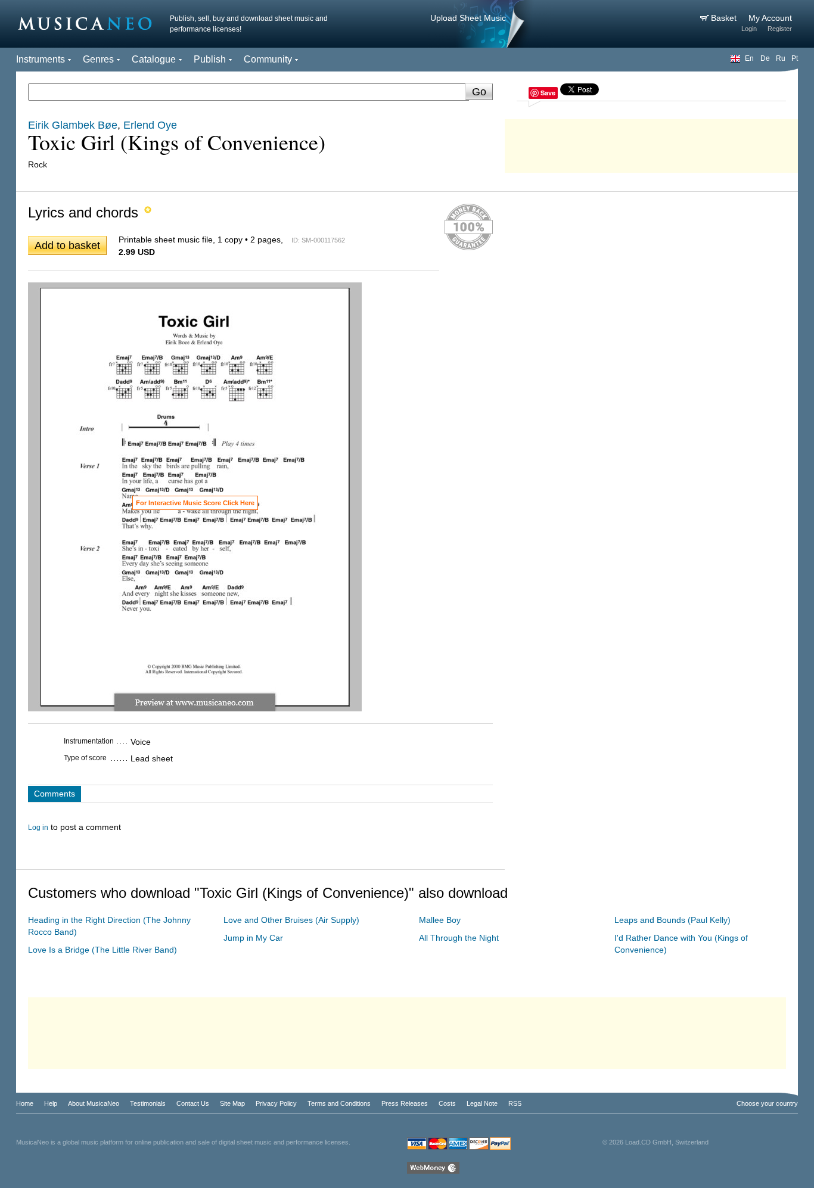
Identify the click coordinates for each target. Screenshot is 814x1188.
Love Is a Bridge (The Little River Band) (102, 949)
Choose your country (767, 1103)
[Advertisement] (651, 143)
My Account (770, 18)
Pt (794, 58)
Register (780, 28)
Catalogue (154, 59)
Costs (447, 1103)
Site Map (232, 1103)
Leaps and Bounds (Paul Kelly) (672, 920)
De (765, 58)
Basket (725, 18)
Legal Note (482, 1103)
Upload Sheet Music (468, 18)
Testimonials (148, 1103)
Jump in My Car (253, 938)
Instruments (40, 59)
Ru (780, 58)
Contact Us (192, 1103)
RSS (514, 1103)
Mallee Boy (440, 920)
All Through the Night (459, 938)
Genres (98, 59)
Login (749, 28)
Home (24, 1103)
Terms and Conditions (339, 1103)
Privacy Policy (276, 1103)
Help (50, 1103)
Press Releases (404, 1103)
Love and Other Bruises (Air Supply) (291, 920)
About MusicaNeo (93, 1103)
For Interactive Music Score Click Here (195, 502)
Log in (38, 827)
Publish (210, 59)
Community (268, 59)
